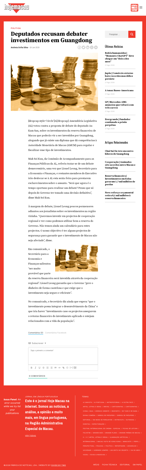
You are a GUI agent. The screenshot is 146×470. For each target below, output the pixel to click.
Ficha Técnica (109, 465)
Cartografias (117, 406)
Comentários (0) (35, 333)
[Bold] (32, 367)
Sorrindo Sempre (101, 450)
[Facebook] (79, 47)
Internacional (89, 441)
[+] (71, 367)
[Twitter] (83, 47)
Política (16, 28)
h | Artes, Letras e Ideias (97, 437)
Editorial (87, 420)
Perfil (136, 441)
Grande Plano (111, 433)
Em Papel (137, 465)
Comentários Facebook (55, 333)
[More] (96, 47)
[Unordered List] (51, 367)
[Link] (63, 367)
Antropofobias (113, 402)
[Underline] (39, 367)
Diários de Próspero (106, 415)
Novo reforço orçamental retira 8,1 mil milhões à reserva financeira (119, 195)
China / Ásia (88, 411)
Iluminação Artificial (119, 437)
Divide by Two (58, 465)
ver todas (30, 436)
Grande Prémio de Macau (129, 433)
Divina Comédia (89, 415)
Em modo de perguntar (102, 420)
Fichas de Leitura (130, 428)
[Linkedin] (87, 47)
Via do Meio (135, 450)
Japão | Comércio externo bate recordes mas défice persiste (119, 76)
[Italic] (35, 367)
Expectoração (98, 424)
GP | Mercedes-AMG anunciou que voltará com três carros (119, 105)
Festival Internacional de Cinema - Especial (101, 428)
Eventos (86, 424)
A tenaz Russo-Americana (119, 90)
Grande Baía (98, 433)
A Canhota (87, 402)
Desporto (116, 411)
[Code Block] (59, 367)
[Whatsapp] (92, 47)
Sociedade (87, 450)
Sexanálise (131, 446)
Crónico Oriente (102, 411)
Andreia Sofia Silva (19, 47)
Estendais (130, 420)
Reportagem (120, 446)
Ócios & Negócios (97, 454)
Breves (106, 406)
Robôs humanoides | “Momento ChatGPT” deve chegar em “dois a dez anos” (119, 57)
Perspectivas (88, 446)
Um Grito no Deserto (119, 450)
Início (96, 465)
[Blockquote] (55, 367)
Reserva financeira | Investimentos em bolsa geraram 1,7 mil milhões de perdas (120, 180)
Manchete (127, 441)
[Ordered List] (47, 367)
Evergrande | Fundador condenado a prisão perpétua (117, 122)
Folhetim (87, 433)
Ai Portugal (99, 402)
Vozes (85, 454)
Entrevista (119, 420)
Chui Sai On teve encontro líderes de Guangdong (119, 152)
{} (67, 367)
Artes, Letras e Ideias (92, 406)
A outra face (127, 402)
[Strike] (43, 367)
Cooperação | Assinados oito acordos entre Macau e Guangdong (120, 165)
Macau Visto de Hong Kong (109, 441)
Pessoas (99, 446)
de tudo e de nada (129, 411)
